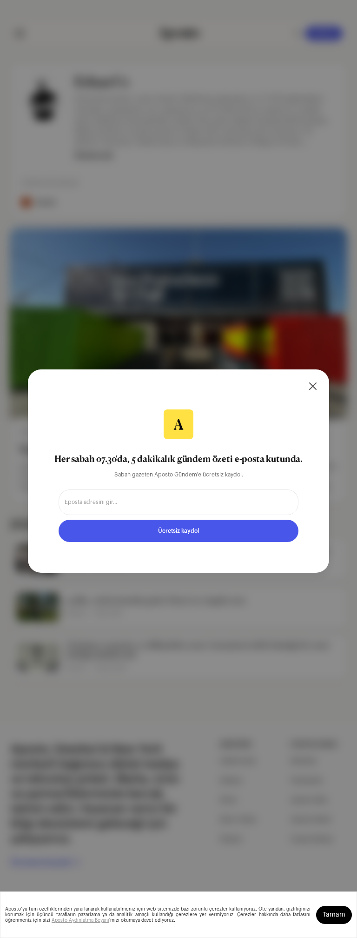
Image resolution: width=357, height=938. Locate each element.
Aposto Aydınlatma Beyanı (80, 920)
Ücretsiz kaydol (178, 531)
